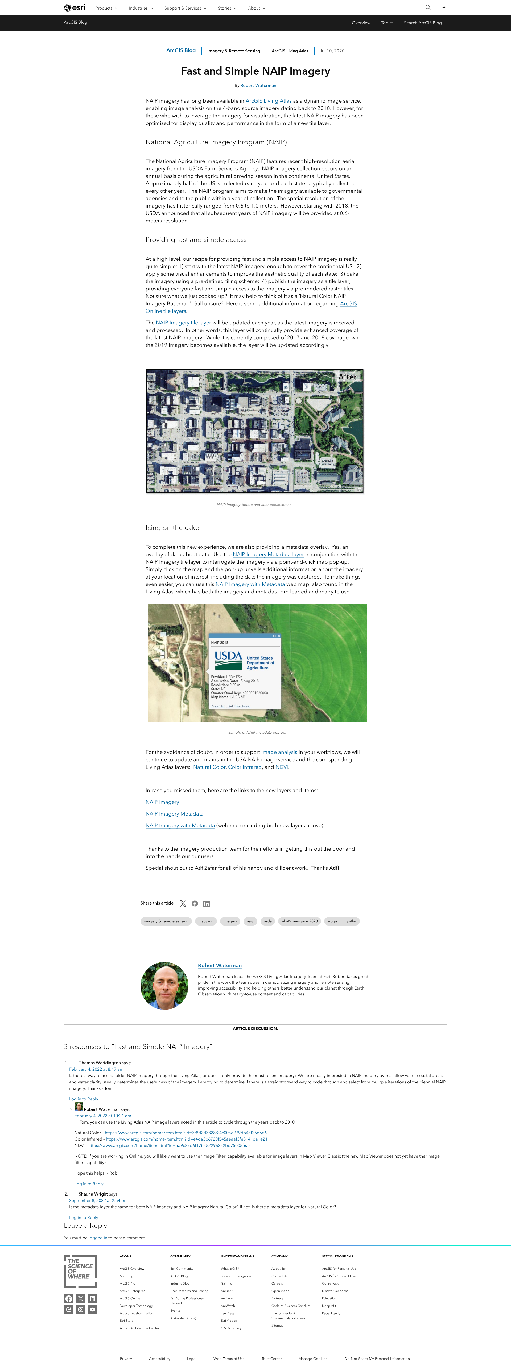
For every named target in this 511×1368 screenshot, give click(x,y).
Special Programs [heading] (337, 1256)
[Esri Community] (68, 1309)
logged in (98, 1237)
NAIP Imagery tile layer (183, 322)
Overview (361, 22)
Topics (387, 22)
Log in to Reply (83, 1098)
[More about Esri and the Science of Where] (80, 1272)
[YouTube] (92, 1309)
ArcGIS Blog (75, 22)
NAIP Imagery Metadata (175, 813)
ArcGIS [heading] (125, 1256)
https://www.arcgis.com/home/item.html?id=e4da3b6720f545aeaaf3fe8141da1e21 (186, 1139)
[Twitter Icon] (183, 905)
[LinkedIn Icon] (206, 905)
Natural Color (209, 767)
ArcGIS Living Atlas (269, 101)
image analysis (279, 752)
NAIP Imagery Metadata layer (268, 554)
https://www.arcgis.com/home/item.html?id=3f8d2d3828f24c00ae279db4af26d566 (186, 1132)
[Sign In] (443, 7)
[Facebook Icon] (194, 905)
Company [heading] (279, 1256)
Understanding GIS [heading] (237, 1256)
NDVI (281, 767)
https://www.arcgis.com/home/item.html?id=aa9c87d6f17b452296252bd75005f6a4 (169, 1145)
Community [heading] (180, 1256)
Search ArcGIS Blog (423, 22)
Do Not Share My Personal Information (377, 1359)
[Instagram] (80, 1309)
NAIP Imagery (162, 802)
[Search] (428, 7)
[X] (80, 1298)
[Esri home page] (75, 7)
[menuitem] (141, 1268)
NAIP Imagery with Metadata (250, 584)
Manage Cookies (313, 1359)
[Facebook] (68, 1298)
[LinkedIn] (92, 1298)
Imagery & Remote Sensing (233, 50)
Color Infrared (245, 767)
